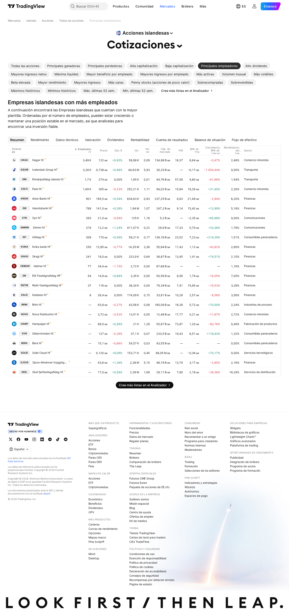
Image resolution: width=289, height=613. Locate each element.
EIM (24, 179)
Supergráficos (97, 428)
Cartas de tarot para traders (147, 537)
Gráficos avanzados (243, 441)
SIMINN (24, 227)
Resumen (135, 453)
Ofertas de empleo (141, 516)
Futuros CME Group (141, 478)
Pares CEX (95, 457)
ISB (24, 208)
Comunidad (144, 6)
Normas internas (195, 445)
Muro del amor (194, 432)
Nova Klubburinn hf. (45, 314)
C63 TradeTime (139, 541)
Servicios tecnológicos (258, 352)
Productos (121, 6)
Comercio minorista (256, 160)
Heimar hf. (40, 266)
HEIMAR (25, 266)
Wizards (190, 487)
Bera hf (36, 343)
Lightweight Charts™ (243, 436)
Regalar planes (138, 441)
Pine (91, 466)
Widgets (235, 428)
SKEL (24, 372)
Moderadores (193, 449)
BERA (24, 343)
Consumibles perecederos (260, 237)
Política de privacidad (143, 562)
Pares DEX (95, 462)
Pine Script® (96, 541)
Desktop (93, 558)
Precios (134, 432)
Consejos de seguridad (144, 575)
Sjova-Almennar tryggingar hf (50, 362)
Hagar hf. (38, 160)
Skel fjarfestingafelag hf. (48, 372)
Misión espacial (139, 503)
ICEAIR (24, 169)
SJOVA (24, 362)
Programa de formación (245, 470)
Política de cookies (141, 567)
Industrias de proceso (258, 304)
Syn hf (36, 217)
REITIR (24, 285)
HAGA (24, 160)
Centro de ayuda (140, 512)
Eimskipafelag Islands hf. (48, 179)
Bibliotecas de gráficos (244, 432)
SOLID (24, 352)
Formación (191, 466)
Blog (132, 508)
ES (244, 6)
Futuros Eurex (138, 482)
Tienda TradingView (142, 533)
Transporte (251, 169)
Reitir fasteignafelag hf (46, 285)
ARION (24, 198)
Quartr (46, 493)
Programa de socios (243, 466)
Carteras (93, 524)
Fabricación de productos (260, 323)
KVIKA (24, 246)
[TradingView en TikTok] (58, 439)
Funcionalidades (139, 428)
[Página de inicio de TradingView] (26, 6)
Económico (95, 499)
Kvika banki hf (41, 246)
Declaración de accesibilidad (147, 571)
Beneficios (95, 503)
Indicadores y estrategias (201, 482)
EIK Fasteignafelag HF (46, 275)
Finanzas (249, 198)
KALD (24, 294)
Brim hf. (37, 304)
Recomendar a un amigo (200, 436)
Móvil (91, 554)
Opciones (94, 533)
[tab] (25, 66)
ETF (90, 444)
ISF (24, 237)
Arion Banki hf (41, 198)
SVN (24, 333)
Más (203, 6)
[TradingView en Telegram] (50, 439)
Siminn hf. (39, 227)
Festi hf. (37, 189)
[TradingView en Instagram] (34, 439)
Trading (189, 462)
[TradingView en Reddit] (65, 439)
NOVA (24, 314)
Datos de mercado (141, 436)
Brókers (187, 6)
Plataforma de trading (244, 445)
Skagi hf (37, 256)
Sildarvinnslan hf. (43, 333)
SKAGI (24, 256)
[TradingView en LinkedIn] (42, 439)
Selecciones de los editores (202, 470)
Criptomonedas (98, 453)
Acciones (94, 440)
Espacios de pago (196, 495)
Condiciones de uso (142, 554)
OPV (91, 512)
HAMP (24, 323)
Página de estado (140, 584)
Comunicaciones (254, 217)
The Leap (135, 466)
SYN (24, 217)
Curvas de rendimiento (103, 528)
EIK (24, 275)
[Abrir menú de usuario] (254, 6)
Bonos (92, 449)
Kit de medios (138, 521)
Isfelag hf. (38, 237)
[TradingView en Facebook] (18, 439)
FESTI (24, 188)
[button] (132, 6)
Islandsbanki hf (42, 208)
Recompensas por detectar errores (151, 580)
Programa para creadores (201, 441)
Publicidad (237, 457)
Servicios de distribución (259, 372)
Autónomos (192, 491)
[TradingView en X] (10, 439)
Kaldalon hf (39, 295)
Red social (191, 428)
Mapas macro (97, 537)
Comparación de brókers (145, 462)
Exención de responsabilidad (147, 558)
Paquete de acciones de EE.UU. (149, 487)
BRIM (24, 304)
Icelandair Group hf (44, 169)
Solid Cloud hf (41, 352)
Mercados (167, 6)
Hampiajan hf (40, 323)
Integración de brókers (244, 462)
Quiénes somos (139, 499)
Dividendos (95, 508)
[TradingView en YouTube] (26, 439)
